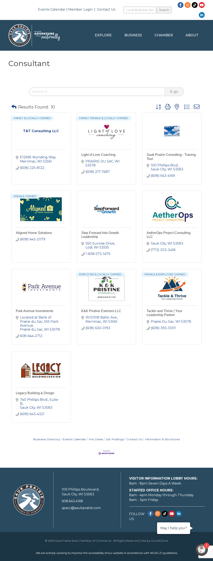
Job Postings (115, 439)
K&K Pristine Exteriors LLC (101, 311)
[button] (13, 107)
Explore (103, 35)
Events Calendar (52, 9)
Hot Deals (96, 439)
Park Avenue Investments (34, 311)
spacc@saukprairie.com (81, 508)
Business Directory (46, 439)
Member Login (80, 9)
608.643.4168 (72, 501)
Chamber (164, 35)
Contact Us (106, 9)
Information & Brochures (162, 439)
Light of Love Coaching (98, 154)
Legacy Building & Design (35, 393)
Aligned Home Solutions (34, 233)
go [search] (176, 92)
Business (133, 35)
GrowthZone (159, 540)
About (192, 35)
